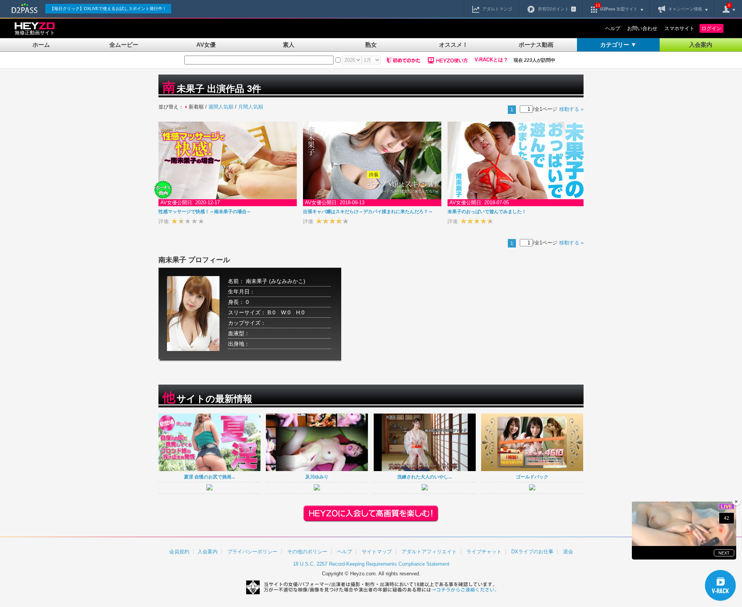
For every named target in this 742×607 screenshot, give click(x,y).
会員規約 (179, 551)
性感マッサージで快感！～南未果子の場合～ (204, 211)
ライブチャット (484, 551)
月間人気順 (250, 107)
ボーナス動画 (536, 44)
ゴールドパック (532, 476)
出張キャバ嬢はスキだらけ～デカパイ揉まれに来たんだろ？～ (368, 211)
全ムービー (123, 44)
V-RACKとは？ (491, 60)
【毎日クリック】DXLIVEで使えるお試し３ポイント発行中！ (108, 8)
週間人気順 (220, 107)
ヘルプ (612, 28)
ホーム (41, 44)
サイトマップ (377, 551)
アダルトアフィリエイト (429, 551)
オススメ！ (453, 44)
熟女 (371, 44)
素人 (288, 44)
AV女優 (206, 44)
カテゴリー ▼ (618, 44)
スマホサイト (679, 28)
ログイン (711, 28)
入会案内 (700, 44)
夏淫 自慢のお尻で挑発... (209, 476)
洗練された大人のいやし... (424, 476)
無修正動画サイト (35, 33)
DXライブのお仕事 (532, 551)
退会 (568, 551)
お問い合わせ (642, 28)
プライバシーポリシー (252, 551)
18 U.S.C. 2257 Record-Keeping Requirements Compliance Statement (371, 564)
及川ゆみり (316, 476)
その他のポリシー (307, 551)
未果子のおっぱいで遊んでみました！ (487, 211)
